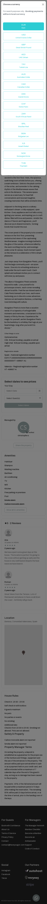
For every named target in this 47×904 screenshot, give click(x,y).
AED (23, 55)
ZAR (23, 115)
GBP (23, 46)
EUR (23, 26)
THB (23, 164)
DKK (23, 95)
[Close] (43, 4)
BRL (23, 125)
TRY (23, 65)
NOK (23, 154)
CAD (23, 85)
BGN (23, 134)
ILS (23, 144)
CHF (23, 105)
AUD (23, 75)
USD (23, 36)
